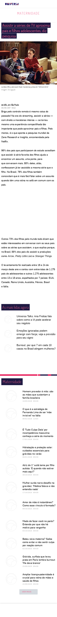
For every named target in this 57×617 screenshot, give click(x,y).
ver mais (26, 592)
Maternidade (28, 13)
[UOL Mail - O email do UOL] (41, 4)
